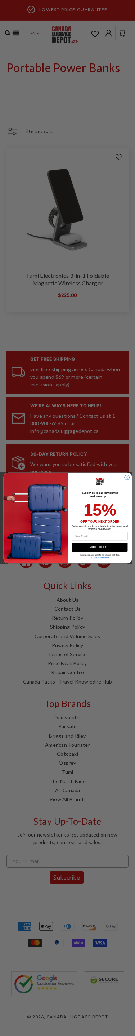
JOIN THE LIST (99, 547)
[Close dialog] (126, 477)
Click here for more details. (100, 557)
